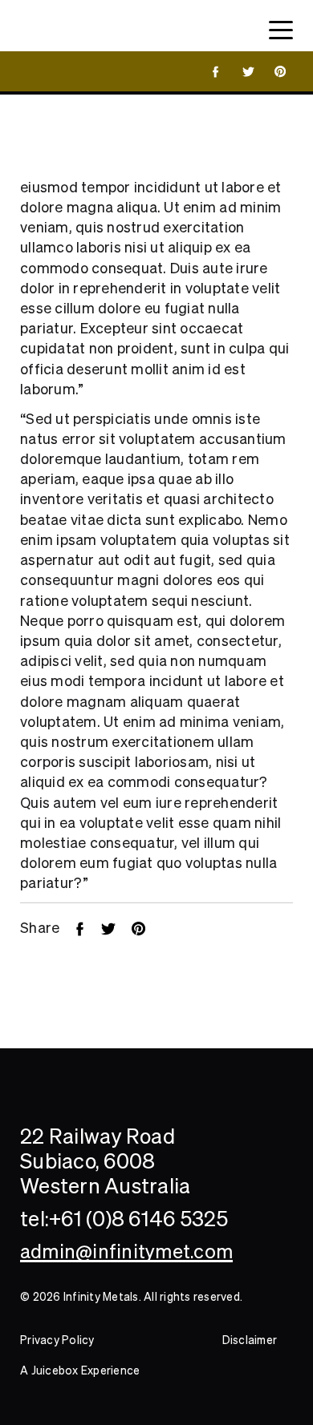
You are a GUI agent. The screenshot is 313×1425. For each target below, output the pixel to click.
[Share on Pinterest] (146, 927)
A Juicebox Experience (80, 1370)
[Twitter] (116, 927)
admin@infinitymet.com (126, 1251)
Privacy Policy (57, 1340)
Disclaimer (250, 1340)
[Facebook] (87, 927)
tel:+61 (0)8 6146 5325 (124, 1218)
